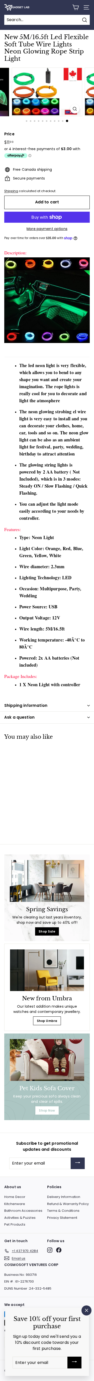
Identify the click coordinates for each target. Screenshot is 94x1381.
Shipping (11, 191)
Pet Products (14, 1224)
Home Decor (14, 1196)
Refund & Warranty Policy (68, 1203)
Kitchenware (14, 1203)
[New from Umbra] (47, 970)
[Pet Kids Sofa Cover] (47, 1060)
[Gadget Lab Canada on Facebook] (58, 1250)
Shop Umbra (47, 1021)
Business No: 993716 (20, 1274)
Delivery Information (63, 1196)
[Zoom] (74, 108)
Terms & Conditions (63, 1210)
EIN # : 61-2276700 (19, 1281)
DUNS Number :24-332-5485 (27, 1288)
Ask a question (19, 717)
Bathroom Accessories (23, 1210)
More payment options (47, 228)
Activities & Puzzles (20, 1217)
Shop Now (47, 1110)
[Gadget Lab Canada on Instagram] (49, 1250)
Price (9, 134)
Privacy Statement (62, 1217)
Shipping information (25, 705)
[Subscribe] (78, 1163)
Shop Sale (47, 931)
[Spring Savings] (47, 881)
